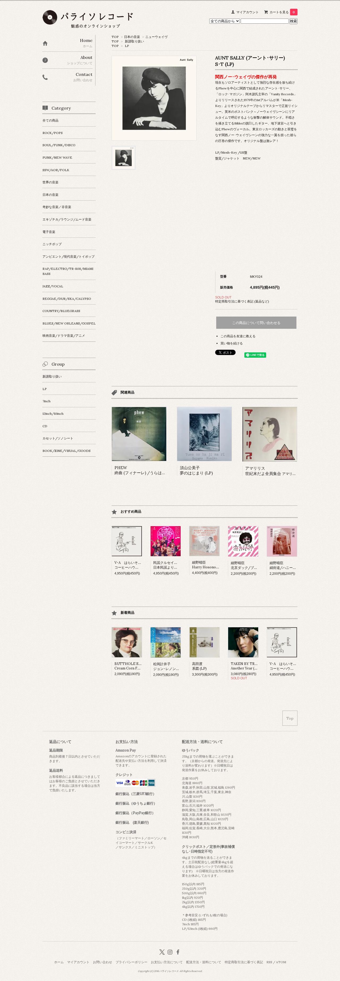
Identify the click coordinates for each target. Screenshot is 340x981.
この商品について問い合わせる (256, 323)
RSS (269, 962)
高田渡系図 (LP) (199, 666)
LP (127, 46)
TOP (115, 37)
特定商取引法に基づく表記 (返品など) (242, 301)
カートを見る (282, 12)
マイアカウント (247, 12)
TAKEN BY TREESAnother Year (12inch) (248, 666)
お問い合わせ (102, 962)
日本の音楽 (132, 37)
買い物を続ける (231, 343)
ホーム (59, 962)
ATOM (281, 962)
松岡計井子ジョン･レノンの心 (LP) (171, 666)
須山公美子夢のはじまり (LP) (196, 470)
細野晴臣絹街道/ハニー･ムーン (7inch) (293, 565)
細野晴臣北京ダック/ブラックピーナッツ (256, 565)
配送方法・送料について (203, 962)
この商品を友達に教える (238, 336)
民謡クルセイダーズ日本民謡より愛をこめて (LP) (176, 565)
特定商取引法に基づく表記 (244, 962)
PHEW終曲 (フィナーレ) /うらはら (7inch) (147, 470)
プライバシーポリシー (131, 962)
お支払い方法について (167, 962)
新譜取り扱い (134, 41)
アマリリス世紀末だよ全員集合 (277, 471)
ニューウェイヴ (156, 37)
